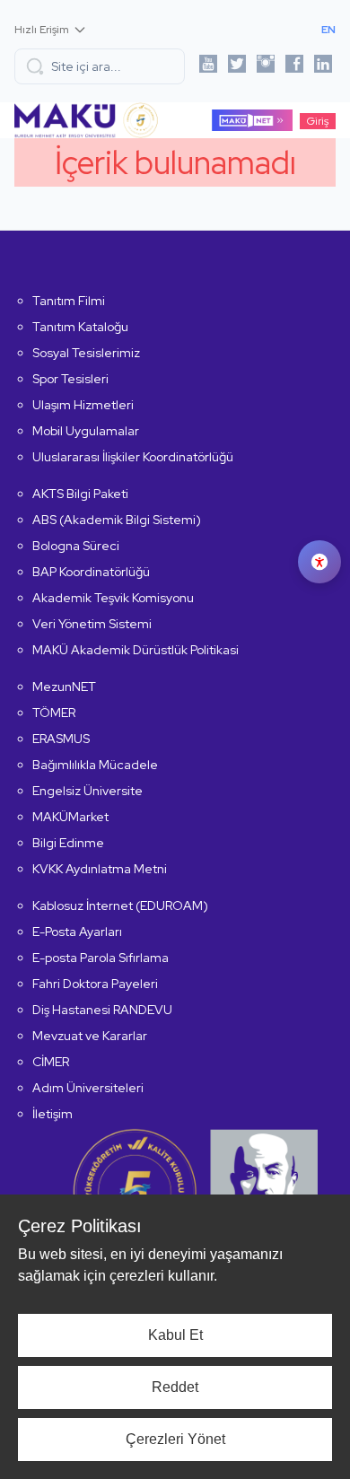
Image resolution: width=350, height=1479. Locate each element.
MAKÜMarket (70, 817)
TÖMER (53, 712)
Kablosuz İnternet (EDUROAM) (120, 905)
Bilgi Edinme (68, 843)
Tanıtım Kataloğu (80, 327)
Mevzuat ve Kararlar (89, 1036)
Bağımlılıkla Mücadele (95, 765)
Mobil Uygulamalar (85, 431)
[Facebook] (294, 67)
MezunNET (64, 686)
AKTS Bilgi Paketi (80, 494)
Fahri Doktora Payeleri (95, 984)
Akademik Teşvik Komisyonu (113, 598)
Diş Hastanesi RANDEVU (102, 1010)
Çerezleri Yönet (175, 1439)
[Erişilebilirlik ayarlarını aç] (319, 561)
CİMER (50, 1062)
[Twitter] (236, 67)
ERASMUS (61, 739)
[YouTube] (208, 67)
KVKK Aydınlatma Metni (99, 869)
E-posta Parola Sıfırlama (100, 958)
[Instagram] (265, 67)
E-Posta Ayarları (77, 931)
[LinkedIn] (323, 67)
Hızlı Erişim (41, 29)
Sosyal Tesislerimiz (86, 353)
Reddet (175, 1387)
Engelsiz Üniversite (87, 791)
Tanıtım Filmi (68, 301)
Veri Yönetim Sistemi (92, 624)
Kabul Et (175, 1335)
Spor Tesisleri (70, 379)
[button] (99, 66)
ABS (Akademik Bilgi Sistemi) (116, 520)
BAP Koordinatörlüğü (91, 572)
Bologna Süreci (75, 546)
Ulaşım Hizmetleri (83, 405)
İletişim (52, 1114)
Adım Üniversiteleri (88, 1088)
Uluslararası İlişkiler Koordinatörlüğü (132, 457)
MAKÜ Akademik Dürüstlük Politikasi (135, 650)
